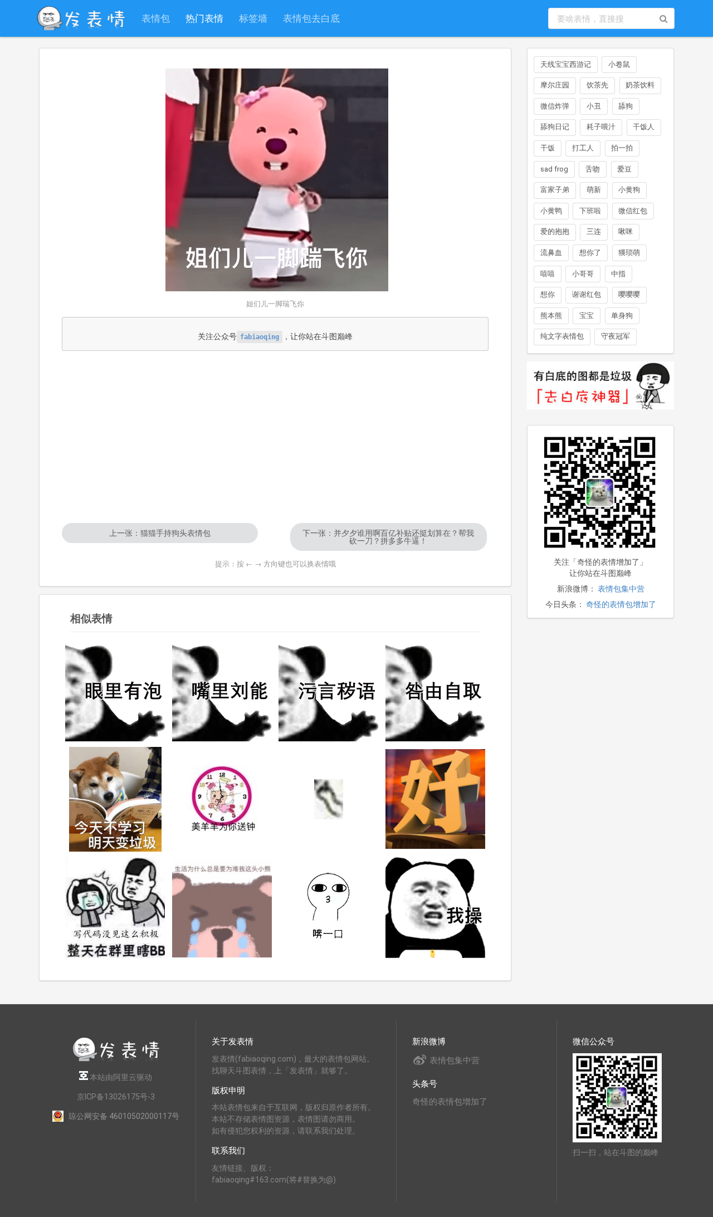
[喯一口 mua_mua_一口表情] (329, 907)
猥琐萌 (629, 252)
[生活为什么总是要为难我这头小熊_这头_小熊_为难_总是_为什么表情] (222, 908)
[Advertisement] (275, 437)
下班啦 (590, 211)
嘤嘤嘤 (629, 294)
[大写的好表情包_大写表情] (435, 799)
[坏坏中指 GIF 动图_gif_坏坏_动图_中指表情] (329, 799)
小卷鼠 (619, 64)
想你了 (590, 252)
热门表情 (204, 18)
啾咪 (625, 231)
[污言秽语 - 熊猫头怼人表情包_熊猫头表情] (329, 691)
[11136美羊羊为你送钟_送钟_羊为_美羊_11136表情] (222, 799)
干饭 (547, 148)
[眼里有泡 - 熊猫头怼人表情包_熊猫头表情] (115, 691)
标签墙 (253, 18)
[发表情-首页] (80, 18)
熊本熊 (551, 315)
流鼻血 (551, 252)
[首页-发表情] (116, 1060)
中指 (618, 274)
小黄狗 (629, 189)
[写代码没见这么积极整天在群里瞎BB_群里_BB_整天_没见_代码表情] (115, 907)
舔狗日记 (554, 127)
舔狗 (625, 106)
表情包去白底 (311, 18)
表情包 (155, 18)
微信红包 (632, 211)
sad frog (554, 169)
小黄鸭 (551, 211)
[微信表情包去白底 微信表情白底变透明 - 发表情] (600, 414)
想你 (547, 294)
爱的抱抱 (554, 231)
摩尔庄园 (554, 85)
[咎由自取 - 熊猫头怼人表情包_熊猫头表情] (435, 691)
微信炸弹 (554, 106)
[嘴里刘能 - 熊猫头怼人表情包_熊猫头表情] (222, 691)
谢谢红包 (586, 294)
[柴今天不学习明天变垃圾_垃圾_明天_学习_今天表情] (115, 799)
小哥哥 (583, 274)
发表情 (223, 1058)
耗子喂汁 (601, 127)
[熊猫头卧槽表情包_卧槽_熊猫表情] (435, 908)
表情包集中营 (621, 588)
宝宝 (586, 315)
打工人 (583, 148)
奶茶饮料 (640, 85)
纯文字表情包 (562, 336)
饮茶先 (597, 85)
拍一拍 (622, 148)
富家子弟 (554, 189)
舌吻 (592, 169)
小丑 (594, 106)
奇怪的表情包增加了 (621, 604)
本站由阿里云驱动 (120, 1077)
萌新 (594, 189)
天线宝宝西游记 (565, 64)
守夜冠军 (615, 336)
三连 (594, 231)
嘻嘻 (547, 274)
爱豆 (624, 169)
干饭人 (644, 127)
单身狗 (622, 315)
